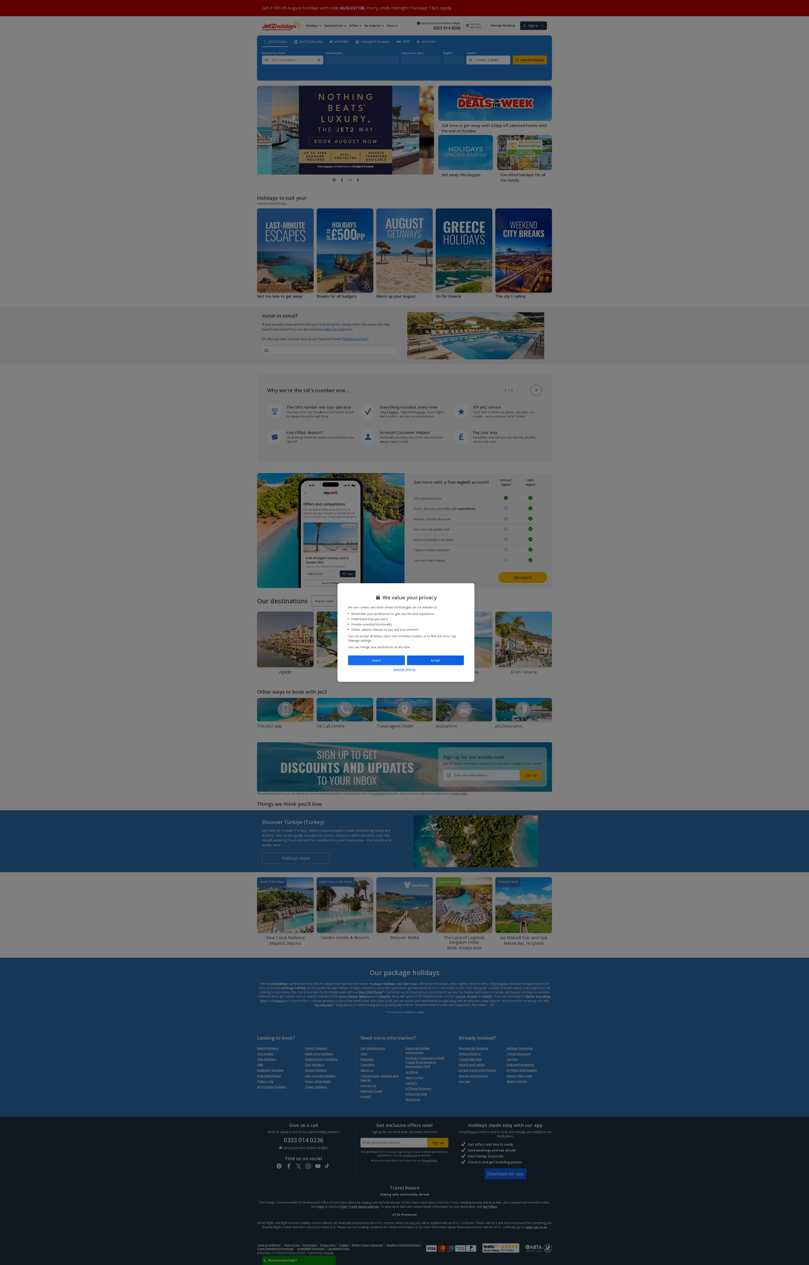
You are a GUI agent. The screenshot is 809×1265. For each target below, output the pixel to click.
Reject (376, 660)
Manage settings (404, 669)
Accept (435, 660)
